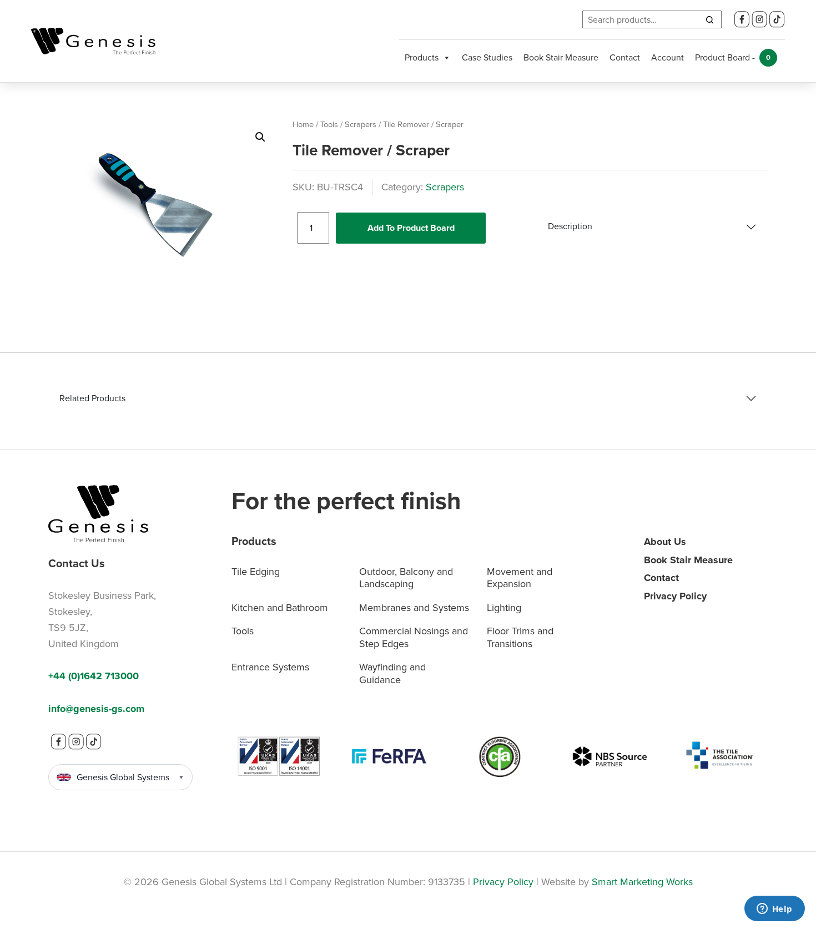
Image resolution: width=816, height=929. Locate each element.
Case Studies (487, 57)
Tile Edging (255, 571)
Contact (625, 57)
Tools (329, 124)
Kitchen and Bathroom (279, 607)
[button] (260, 137)
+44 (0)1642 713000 (93, 676)
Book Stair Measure (560, 57)
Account (667, 57)
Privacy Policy (675, 596)
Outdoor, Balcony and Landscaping (406, 578)
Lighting (504, 607)
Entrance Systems (270, 667)
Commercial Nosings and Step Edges (413, 637)
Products (422, 57)
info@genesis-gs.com (96, 708)
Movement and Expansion (519, 578)
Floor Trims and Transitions (520, 637)
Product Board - (732, 57)
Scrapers (360, 124)
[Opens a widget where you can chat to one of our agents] (774, 909)
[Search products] (709, 19)
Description (570, 226)
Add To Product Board (411, 227)
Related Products (92, 398)
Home (303, 124)
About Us (665, 541)
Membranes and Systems (414, 607)
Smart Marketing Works (642, 882)
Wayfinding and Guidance (392, 673)
